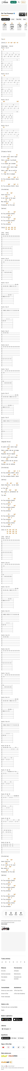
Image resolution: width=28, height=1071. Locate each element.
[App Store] (17, 1019)
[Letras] (4, 1056)
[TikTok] (18, 1047)
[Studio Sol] (6, 1062)
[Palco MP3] (13, 1055)
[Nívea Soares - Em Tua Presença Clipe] (22, 14)
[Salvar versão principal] (8, 19)
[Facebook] (13, 1047)
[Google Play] (6, 1019)
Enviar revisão (4, 924)
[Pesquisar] (18, 2)
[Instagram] (8, 1047)
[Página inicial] (4, 2)
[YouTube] (3, 1047)
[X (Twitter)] (24, 1047)
